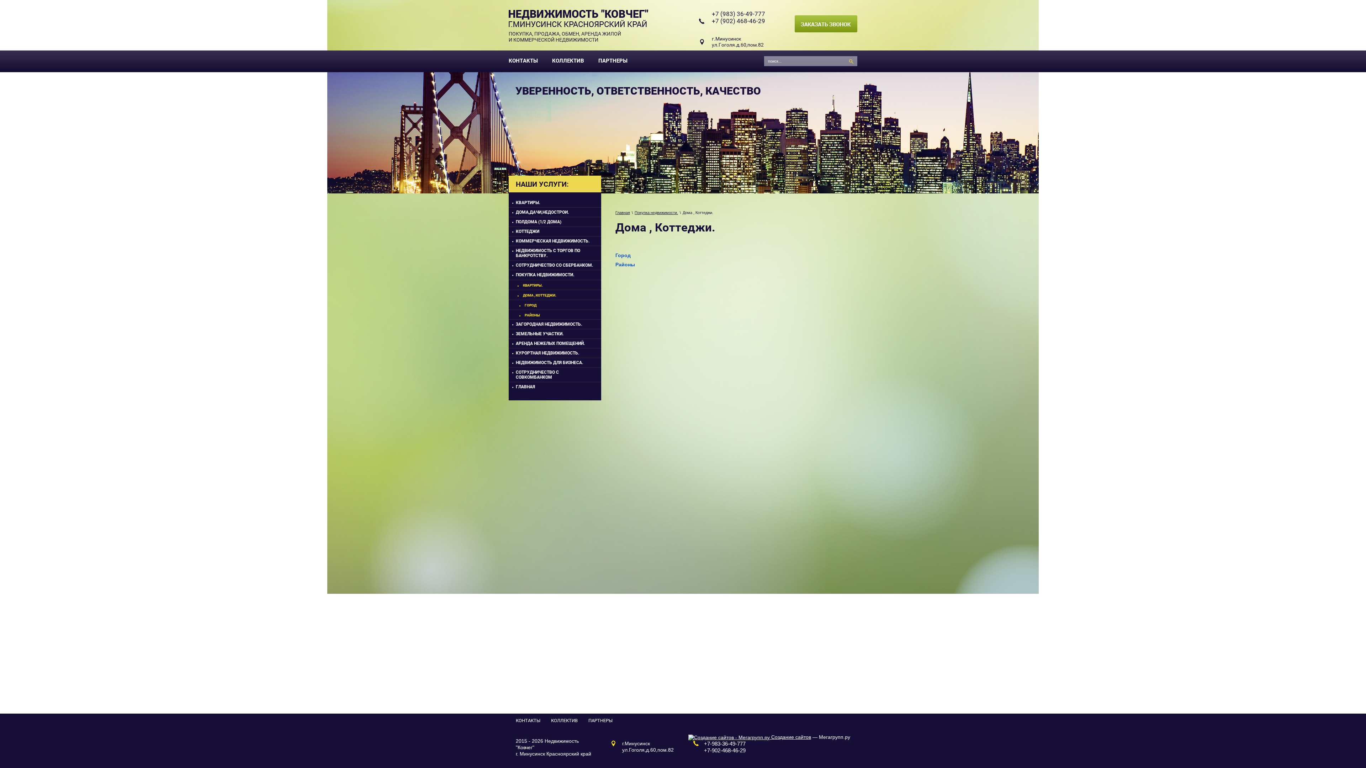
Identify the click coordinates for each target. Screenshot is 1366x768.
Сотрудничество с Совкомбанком (537, 375)
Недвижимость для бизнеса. (549, 362)
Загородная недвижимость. (549, 324)
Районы (625, 264)
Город (623, 255)
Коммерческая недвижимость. (552, 241)
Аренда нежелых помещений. (550, 343)
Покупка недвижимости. (656, 212)
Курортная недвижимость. (547, 353)
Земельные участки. (539, 333)
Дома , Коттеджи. (539, 295)
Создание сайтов (790, 737)
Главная (622, 212)
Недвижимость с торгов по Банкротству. (548, 253)
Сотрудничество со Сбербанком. (554, 265)
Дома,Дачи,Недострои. (542, 212)
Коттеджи (527, 231)
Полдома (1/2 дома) (538, 221)
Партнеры (613, 61)
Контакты (523, 61)
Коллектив (568, 61)
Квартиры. (528, 202)
